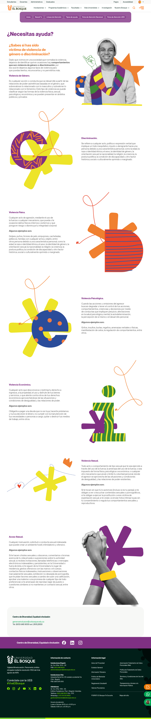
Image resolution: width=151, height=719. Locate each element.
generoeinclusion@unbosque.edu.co (28, 622)
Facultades (75, 8)
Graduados (50, 2)
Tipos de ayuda (72, 17)
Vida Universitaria (90, 8)
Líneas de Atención (54, 17)
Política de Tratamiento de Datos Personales (130, 671)
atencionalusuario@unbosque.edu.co (63, 670)
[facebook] (64, 643)
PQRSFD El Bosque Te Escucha (102, 695)
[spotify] (40, 688)
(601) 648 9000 (59, 667)
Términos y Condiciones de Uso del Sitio (131, 678)
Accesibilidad (128, 2)
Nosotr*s (38, 17)
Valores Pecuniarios (98, 688)
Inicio (28, 17)
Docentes (23, 2)
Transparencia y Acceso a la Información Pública (129, 684)
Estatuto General (97, 667)
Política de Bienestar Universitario (98, 678)
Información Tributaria (98, 672)
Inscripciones (39, 8)
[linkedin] (72, 643)
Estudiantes (11, 2)
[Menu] (141, 8)
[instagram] (80, 643)
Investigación (107, 8)
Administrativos (37, 2)
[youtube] (24, 688)
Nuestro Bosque (121, 8)
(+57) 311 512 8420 (64, 695)
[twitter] (29, 688)
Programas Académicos (58, 8)
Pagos (116, 2)
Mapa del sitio (124, 695)
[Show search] (134, 7)
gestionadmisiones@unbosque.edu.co (63, 698)
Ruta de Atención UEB (116, 17)
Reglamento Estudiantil (99, 683)
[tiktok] (19, 688)
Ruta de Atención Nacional (92, 17)
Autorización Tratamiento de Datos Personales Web (131, 664)
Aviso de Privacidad (98, 663)
